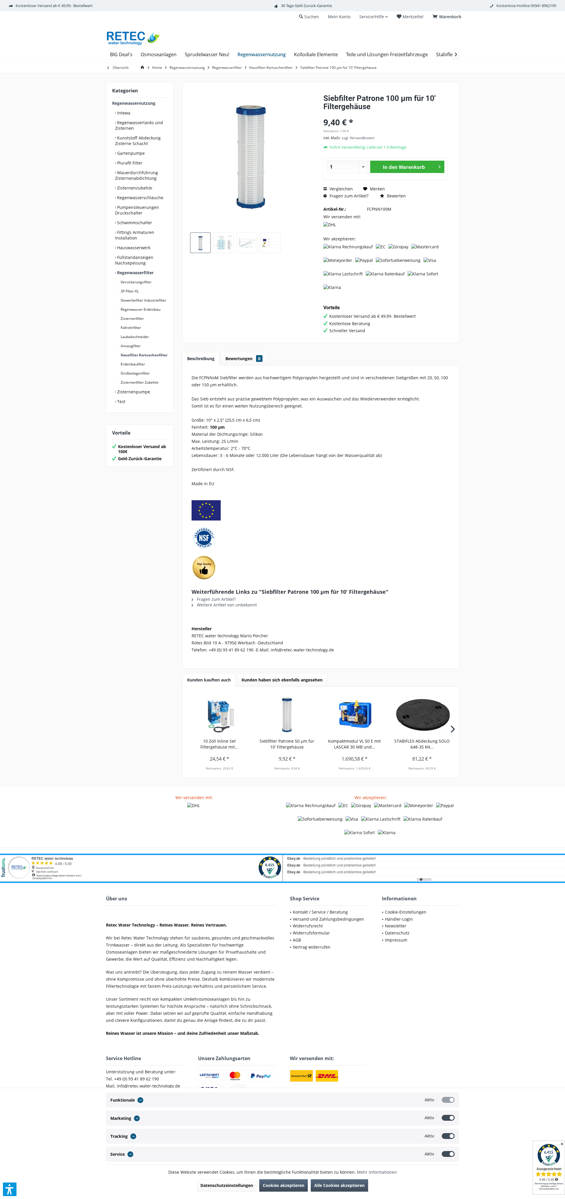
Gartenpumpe (130, 153)
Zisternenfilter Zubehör (139, 382)
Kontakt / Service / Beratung (320, 912)
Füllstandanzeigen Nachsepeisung (134, 260)
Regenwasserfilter (135, 272)
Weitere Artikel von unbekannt (226, 605)
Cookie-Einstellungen (405, 912)
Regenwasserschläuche (139, 197)
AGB (297, 940)
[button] (9, 1189)
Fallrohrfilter (130, 327)
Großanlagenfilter (135, 373)
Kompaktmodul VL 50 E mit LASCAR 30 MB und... (354, 744)
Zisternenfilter (132, 318)
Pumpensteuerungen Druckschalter (137, 210)
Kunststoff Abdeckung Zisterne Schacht (138, 140)
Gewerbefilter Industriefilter (143, 300)
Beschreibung (201, 358)
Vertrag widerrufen (311, 947)
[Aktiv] (448, 1100)
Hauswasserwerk (133, 247)
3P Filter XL (129, 291)
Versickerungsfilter (136, 282)
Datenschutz (397, 933)
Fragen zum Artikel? (348, 196)
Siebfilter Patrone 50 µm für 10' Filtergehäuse (287, 744)
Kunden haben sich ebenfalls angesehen (282, 680)
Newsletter (395, 926)
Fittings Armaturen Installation (134, 235)
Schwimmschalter (134, 222)
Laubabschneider (134, 336)
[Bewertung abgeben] (385, 114)
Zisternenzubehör (134, 188)
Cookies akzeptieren (283, 1185)
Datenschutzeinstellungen (226, 1185)
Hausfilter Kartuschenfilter (143, 354)
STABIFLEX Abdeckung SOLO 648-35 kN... (422, 744)
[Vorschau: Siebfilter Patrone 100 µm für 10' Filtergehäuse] (200, 242)
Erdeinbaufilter (132, 364)
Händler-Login (399, 919)
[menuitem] (448, 16)
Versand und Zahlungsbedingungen (328, 919)
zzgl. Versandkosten (358, 137)
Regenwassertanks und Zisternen (139, 125)
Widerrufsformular (311, 933)
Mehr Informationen (377, 1172)
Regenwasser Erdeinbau (140, 309)
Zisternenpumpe (133, 392)
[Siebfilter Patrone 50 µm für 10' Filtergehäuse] (287, 714)
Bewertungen (242, 358)
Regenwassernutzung (133, 103)
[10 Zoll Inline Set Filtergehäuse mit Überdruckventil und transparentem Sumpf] (219, 714)
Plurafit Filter (129, 163)
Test (120, 401)
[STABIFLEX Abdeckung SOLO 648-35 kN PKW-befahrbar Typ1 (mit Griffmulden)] (422, 714)
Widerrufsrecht (308, 926)
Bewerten (396, 196)
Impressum (396, 940)
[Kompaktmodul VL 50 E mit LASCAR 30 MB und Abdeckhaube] (354, 714)
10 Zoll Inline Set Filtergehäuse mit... (219, 744)
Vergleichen (340, 189)
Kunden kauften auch (209, 680)
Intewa (123, 113)
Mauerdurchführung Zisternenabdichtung (136, 175)
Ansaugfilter (130, 345)
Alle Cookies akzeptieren (339, 1185)
